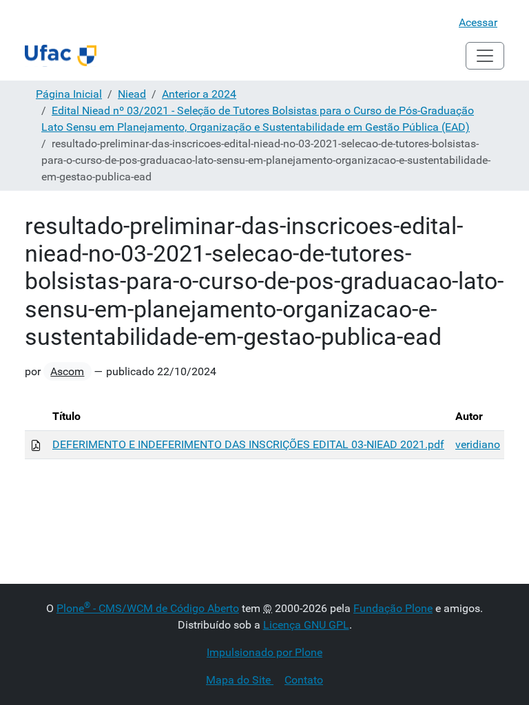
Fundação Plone (393, 608)
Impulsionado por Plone (264, 652)
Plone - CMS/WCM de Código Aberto (147, 608)
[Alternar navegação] (485, 56)
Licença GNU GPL (306, 624)
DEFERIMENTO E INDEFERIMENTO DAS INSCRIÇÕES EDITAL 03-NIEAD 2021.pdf (248, 444)
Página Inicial (69, 94)
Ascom (67, 371)
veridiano (477, 444)
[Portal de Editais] (60, 56)
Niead (132, 94)
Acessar (478, 22)
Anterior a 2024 (199, 94)
